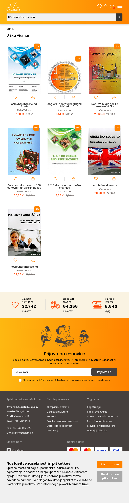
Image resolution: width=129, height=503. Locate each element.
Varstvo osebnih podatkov (102, 416)
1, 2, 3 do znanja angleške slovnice (64, 186)
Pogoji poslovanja (97, 411)
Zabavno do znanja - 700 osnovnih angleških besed (24, 186)
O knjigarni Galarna (58, 407)
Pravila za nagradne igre (101, 426)
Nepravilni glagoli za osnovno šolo (104, 105)
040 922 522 (24, 428)
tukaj (85, 484)
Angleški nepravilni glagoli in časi (64, 105)
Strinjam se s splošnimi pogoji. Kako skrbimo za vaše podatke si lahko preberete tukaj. (66, 380)
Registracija (94, 407)
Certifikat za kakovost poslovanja (59, 428)
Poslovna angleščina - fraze (24, 105)
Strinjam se (110, 464)
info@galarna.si (24, 432)
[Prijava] (105, 6)
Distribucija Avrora (57, 411)
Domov (10, 28)
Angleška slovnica (105, 185)
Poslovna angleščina (24, 266)
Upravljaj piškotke (97, 430)
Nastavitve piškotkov (110, 476)
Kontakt (51, 416)
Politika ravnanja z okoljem (62, 421)
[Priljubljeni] (99, 6)
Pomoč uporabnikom (99, 421)
